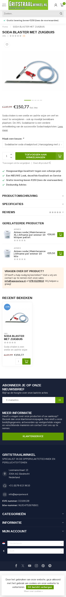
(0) (24, 35)
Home (5, 26)
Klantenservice (33, 436)
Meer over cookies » (33, 591)
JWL (4, 36)
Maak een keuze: (13, 138)
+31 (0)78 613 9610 (19, 485)
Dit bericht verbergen (40, 587)
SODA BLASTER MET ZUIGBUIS (29, 26)
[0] (62, 5)
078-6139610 (36, 281)
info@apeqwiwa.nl (15, 281)
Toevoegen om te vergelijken (16, 163)
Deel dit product (41, 163)
